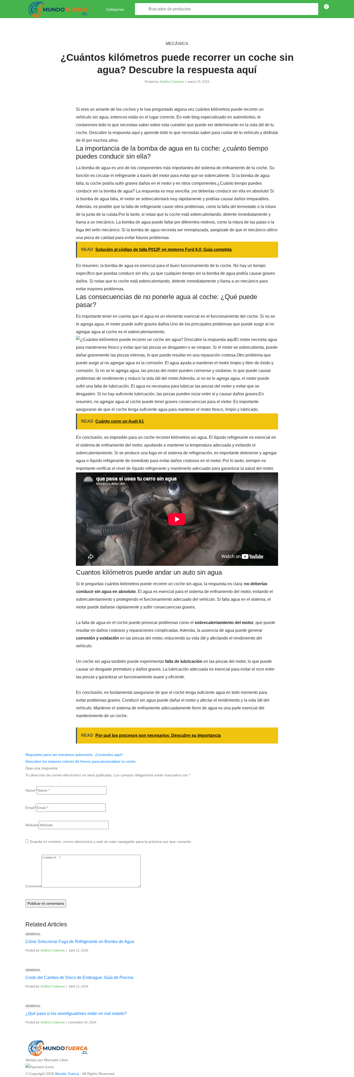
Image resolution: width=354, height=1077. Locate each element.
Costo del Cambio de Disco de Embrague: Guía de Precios (79, 977)
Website (32, 825)
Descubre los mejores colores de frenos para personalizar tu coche (80, 761)
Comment (33, 886)
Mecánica (177, 43)
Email (30, 808)
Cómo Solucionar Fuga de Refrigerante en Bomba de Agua (79, 941)
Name (31, 790)
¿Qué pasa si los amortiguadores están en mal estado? (76, 1013)
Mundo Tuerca (67, 1074)
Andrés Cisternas (172, 82)
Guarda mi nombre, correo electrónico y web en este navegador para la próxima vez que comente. (111, 842)
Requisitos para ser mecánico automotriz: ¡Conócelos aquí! (74, 755)
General (33, 934)
